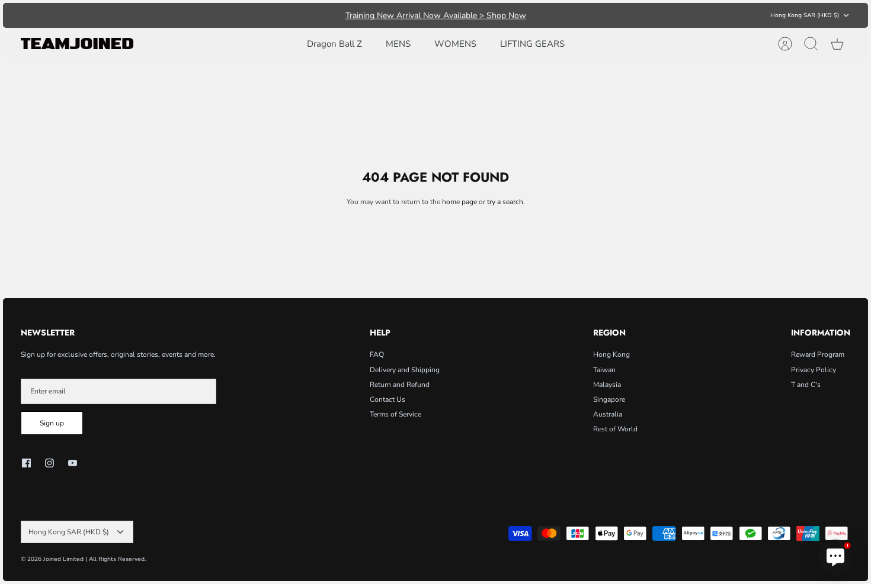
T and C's (806, 384)
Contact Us (387, 399)
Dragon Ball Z (334, 44)
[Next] (596, 15)
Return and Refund (400, 384)
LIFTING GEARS (532, 44)
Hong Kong (611, 354)
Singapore (609, 399)
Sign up (52, 423)
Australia (607, 414)
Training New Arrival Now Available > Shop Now (435, 15)
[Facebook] (26, 463)
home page (459, 202)
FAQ (377, 354)
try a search (505, 202)
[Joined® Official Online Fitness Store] (77, 43)
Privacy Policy (813, 370)
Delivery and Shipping (405, 370)
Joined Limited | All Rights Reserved (94, 559)
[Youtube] (72, 463)
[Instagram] (49, 463)
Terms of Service (395, 414)
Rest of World (615, 429)
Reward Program (817, 354)
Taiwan (604, 370)
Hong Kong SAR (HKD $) (804, 15)
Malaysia (607, 384)
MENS (398, 44)
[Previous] (275, 15)
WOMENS (455, 44)
